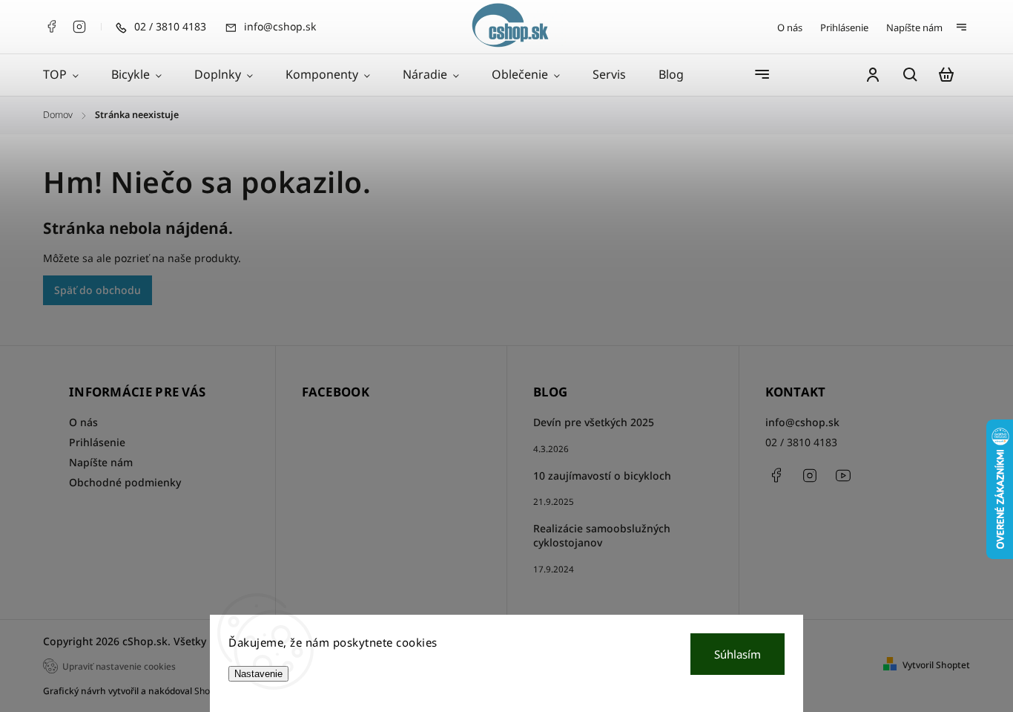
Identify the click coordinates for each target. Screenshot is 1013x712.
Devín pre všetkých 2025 (593, 422)
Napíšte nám (914, 27)
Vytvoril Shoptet (936, 665)
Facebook (51, 27)
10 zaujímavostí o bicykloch (602, 475)
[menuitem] (69, 75)
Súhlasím (737, 654)
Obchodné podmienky (125, 482)
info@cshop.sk (802, 422)
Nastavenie (258, 673)
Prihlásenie (844, 27)
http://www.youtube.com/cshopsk (843, 475)
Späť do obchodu (97, 290)
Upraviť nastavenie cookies (119, 666)
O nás (789, 27)
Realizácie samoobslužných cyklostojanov (601, 535)
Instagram (79, 27)
